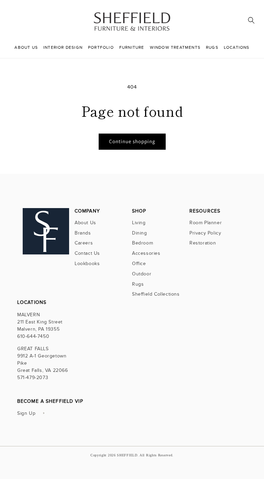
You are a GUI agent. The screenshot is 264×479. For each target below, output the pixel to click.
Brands (83, 233)
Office (139, 263)
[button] (251, 20)
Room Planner (205, 223)
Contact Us (87, 253)
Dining (139, 233)
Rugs (138, 284)
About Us (85, 223)
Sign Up (26, 413)
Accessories (146, 253)
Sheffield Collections (156, 294)
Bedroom (142, 243)
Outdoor (141, 274)
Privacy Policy (205, 233)
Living (139, 223)
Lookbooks (87, 263)
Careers (84, 243)
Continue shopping (132, 141)
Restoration (202, 243)
